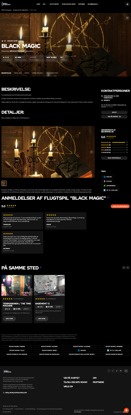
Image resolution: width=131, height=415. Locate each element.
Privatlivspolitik (8, 409)
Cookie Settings (30, 409)
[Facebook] (109, 371)
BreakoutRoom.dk (17, 51)
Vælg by (68, 386)
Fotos (27, 73)
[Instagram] (113, 371)
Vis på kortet (54, 4)
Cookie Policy (19, 409)
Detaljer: (18, 73)
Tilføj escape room (68, 4)
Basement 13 (42, 303)
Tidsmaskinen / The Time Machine (17, 304)
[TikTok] (117, 371)
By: (92, 4)
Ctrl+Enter (109, 107)
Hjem (38, 4)
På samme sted (52, 73)
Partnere (81, 4)
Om (44, 4)
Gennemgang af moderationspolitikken (49, 409)
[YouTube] (120, 371)
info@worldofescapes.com (16, 393)
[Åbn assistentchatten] (126, 410)
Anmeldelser (38, 73)
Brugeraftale (7, 412)
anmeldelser (110, 138)
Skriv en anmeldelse (120, 206)
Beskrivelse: (6, 73)
